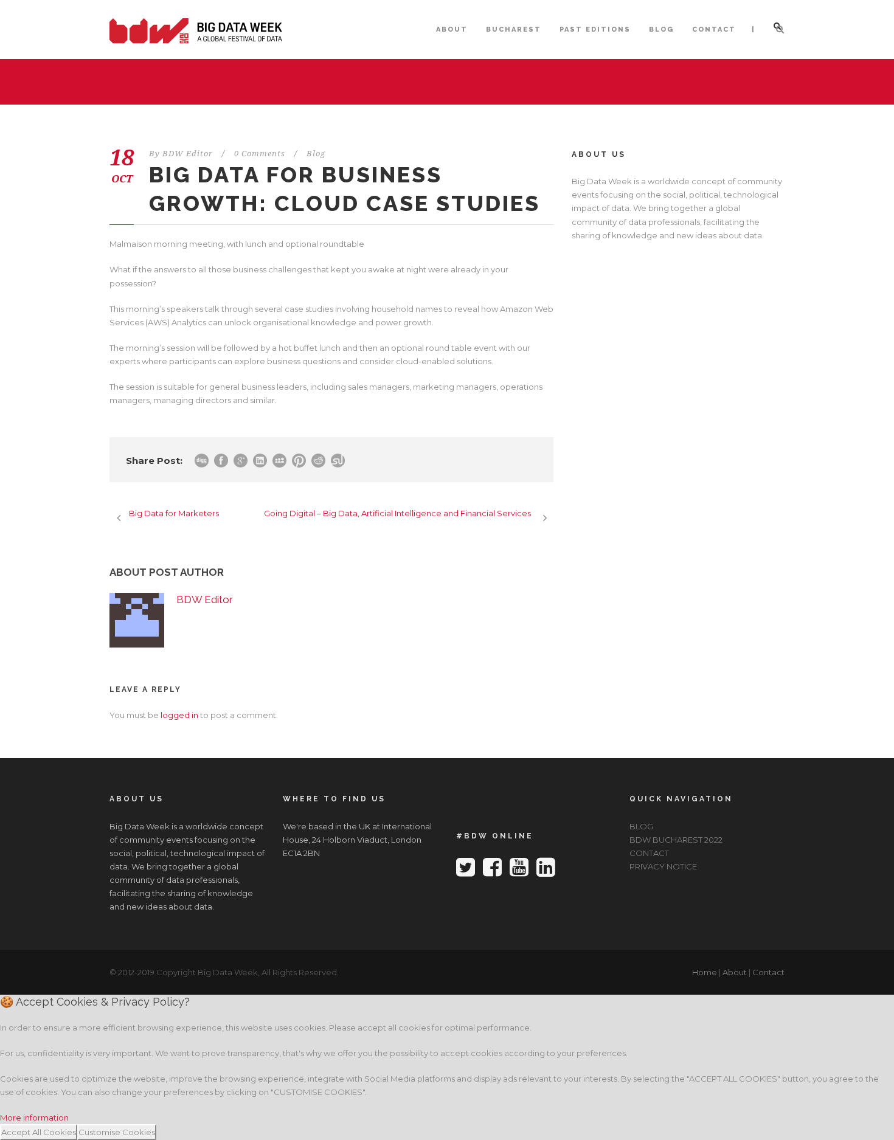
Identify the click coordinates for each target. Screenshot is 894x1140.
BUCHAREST (513, 29)
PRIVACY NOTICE (663, 866)
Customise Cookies (116, 1132)
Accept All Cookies (38, 1132)
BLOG (661, 29)
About (734, 972)
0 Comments (259, 153)
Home (704, 972)
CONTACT (714, 29)
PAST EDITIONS (595, 29)
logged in (179, 715)
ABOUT (452, 29)
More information (34, 1117)
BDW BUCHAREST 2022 (675, 840)
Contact (768, 972)
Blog (316, 153)
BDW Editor (187, 153)
